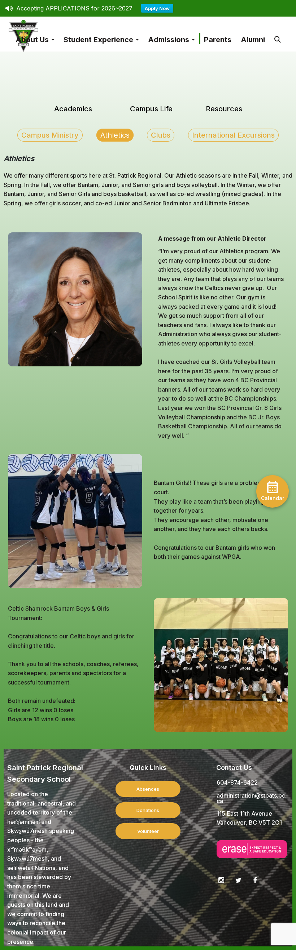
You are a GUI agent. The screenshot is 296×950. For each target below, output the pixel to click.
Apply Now (157, 8)
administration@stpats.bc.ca (252, 798)
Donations (147, 810)
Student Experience (98, 39)
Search (277, 36)
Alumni (253, 39)
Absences (147, 789)
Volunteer (148, 831)
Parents (217, 39)
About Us (32, 39)
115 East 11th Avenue (244, 813)
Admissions (168, 39)
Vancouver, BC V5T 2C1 (249, 822)
